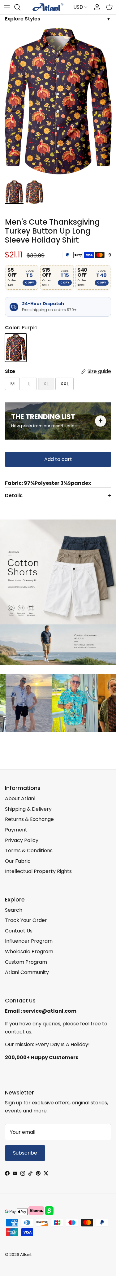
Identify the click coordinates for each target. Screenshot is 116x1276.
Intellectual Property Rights (38, 871)
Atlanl (25, 1254)
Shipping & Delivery (28, 809)
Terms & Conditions (29, 850)
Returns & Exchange (29, 819)
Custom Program (26, 962)
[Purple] (16, 348)
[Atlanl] (47, 7)
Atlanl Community (27, 972)
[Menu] (7, 7)
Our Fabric (18, 861)
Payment (16, 829)
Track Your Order (26, 920)
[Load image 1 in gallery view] (58, 101)
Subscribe (25, 1152)
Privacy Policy (21, 840)
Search (13, 910)
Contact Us (18, 930)
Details (14, 495)
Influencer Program (29, 941)
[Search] (20, 7)
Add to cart (58, 459)
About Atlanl (20, 798)
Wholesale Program (29, 951)
